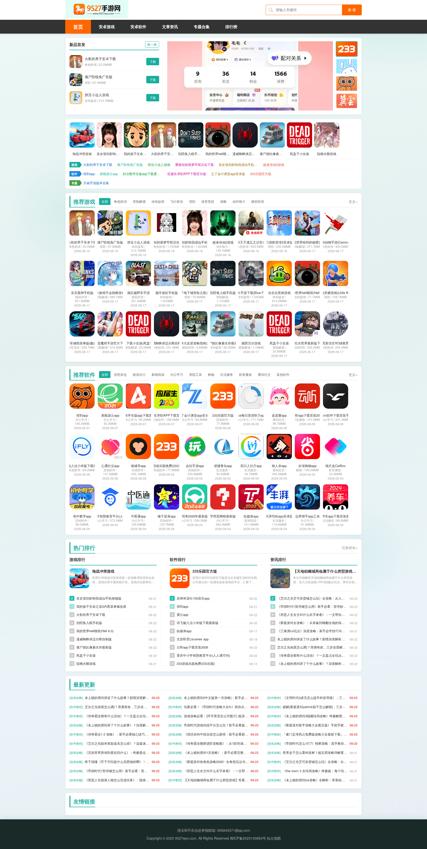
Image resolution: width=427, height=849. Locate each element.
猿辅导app (138, 466)
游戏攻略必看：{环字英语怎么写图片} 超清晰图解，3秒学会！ (216, 716)
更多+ (353, 201)
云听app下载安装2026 (307, 415)
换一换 (152, 44)
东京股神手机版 (82, 292)
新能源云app (109, 173)
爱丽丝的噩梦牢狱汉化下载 (194, 164)
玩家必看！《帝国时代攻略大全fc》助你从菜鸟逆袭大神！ (216, 706)
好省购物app (308, 466)
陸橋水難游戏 (326, 154)
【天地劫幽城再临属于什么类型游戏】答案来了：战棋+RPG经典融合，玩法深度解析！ (325, 571)
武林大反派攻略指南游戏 (195, 343)
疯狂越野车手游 (138, 292)
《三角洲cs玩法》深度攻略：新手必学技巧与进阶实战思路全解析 (312, 630)
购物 (211, 374)
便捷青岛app (223, 466)
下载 (153, 61)
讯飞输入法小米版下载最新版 (82, 466)
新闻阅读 (157, 374)
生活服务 (226, 374)
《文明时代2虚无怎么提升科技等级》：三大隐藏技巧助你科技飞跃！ (315, 697)
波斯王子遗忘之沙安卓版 (251, 242)
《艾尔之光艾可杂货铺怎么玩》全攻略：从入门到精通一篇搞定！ (312, 598)
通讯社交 (264, 374)
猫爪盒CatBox (335, 466)
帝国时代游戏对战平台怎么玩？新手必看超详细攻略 (216, 725)
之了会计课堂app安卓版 (228, 173)
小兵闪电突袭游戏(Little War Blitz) (335, 292)
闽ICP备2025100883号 (248, 838)
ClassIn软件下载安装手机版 (336, 415)
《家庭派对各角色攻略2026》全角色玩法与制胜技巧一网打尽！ (216, 761)
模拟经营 (257, 201)
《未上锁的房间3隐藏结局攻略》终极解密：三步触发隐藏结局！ (315, 716)
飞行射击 (176, 201)
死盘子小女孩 (299, 154)
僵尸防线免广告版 (98, 76)
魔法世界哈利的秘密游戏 (307, 242)
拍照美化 (120, 374)
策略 (223, 201)
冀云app (182, 614)
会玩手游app (195, 466)
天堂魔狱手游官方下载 (110, 343)
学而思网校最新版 (223, 516)
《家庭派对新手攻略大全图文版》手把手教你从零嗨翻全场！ (315, 725)
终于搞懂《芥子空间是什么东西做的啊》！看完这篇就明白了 (117, 761)
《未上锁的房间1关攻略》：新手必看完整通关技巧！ (216, 752)
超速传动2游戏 (273, 164)
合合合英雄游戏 (279, 292)
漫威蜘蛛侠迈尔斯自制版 (245, 154)
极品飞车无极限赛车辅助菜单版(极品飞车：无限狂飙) (82, 343)
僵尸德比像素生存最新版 (272, 154)
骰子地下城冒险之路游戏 (195, 292)
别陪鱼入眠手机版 (190, 154)
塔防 (192, 201)
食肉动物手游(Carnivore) (335, 242)
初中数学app (82, 516)
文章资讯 (170, 26)
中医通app (138, 516)
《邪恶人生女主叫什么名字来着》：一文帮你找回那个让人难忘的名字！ (312, 614)
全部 (105, 201)
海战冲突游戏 (82, 154)
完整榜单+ (350, 547)
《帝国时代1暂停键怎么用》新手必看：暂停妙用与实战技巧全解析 (312, 606)
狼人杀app (279, 466)
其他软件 (283, 374)
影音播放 (245, 374)
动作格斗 (239, 201)
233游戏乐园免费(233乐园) (167, 466)
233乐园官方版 (260, 173)
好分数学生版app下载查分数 (142, 173)
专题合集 (202, 26)
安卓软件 (138, 26)
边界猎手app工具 (307, 516)
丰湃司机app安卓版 (279, 516)
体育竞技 (207, 201)
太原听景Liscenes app (193, 639)
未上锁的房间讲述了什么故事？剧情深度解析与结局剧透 (312, 639)
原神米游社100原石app (193, 598)
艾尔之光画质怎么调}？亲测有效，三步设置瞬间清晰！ (312, 647)
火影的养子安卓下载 (100, 58)
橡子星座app (167, 516)
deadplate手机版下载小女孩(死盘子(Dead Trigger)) (138, 343)
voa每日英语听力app (251, 415)
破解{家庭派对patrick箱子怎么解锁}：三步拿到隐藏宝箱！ (315, 706)
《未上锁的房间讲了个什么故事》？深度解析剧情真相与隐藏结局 (312, 663)
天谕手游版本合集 (96, 182)
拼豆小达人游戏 (97, 94)
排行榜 (231, 26)
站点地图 (274, 838)
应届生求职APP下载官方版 (186, 173)
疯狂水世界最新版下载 (307, 343)
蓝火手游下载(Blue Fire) (251, 292)
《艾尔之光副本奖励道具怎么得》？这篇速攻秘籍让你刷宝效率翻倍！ (117, 743)
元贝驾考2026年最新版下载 (194, 516)
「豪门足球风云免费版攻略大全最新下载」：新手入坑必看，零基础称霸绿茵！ (315, 734)
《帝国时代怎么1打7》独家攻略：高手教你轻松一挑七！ (315, 743)
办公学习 (176, 374)
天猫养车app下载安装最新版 (335, 516)
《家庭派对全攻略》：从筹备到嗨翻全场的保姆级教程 (312, 622)
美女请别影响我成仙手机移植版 (109, 154)
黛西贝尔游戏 (251, 343)
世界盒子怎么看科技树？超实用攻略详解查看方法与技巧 (315, 752)
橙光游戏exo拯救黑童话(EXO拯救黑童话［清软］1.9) (336, 343)
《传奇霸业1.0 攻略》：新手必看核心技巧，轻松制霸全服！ (117, 734)
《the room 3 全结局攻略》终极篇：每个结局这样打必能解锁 (315, 770)
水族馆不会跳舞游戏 (110, 292)
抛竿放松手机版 (166, 292)
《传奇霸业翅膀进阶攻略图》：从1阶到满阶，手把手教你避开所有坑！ (216, 743)
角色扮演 (120, 201)
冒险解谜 (139, 201)
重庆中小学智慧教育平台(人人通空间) (110, 516)
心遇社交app (110, 466)
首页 (78, 26)
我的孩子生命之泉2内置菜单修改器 (136, 154)
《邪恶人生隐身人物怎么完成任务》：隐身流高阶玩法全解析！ (117, 780)
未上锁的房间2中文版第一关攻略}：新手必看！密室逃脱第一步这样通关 (216, 697)
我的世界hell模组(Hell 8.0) (218, 154)
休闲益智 (157, 201)
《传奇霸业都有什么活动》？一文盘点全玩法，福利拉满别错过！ (312, 655)
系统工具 (195, 374)
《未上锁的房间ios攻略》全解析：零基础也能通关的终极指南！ (315, 780)
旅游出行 (139, 374)
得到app (89, 173)
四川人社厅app (251, 466)
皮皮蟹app (279, 415)
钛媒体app (251, 516)
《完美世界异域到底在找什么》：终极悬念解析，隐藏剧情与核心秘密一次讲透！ (117, 752)
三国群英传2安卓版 (279, 242)
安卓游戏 (107, 26)
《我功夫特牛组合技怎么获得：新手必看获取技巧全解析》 (216, 734)
